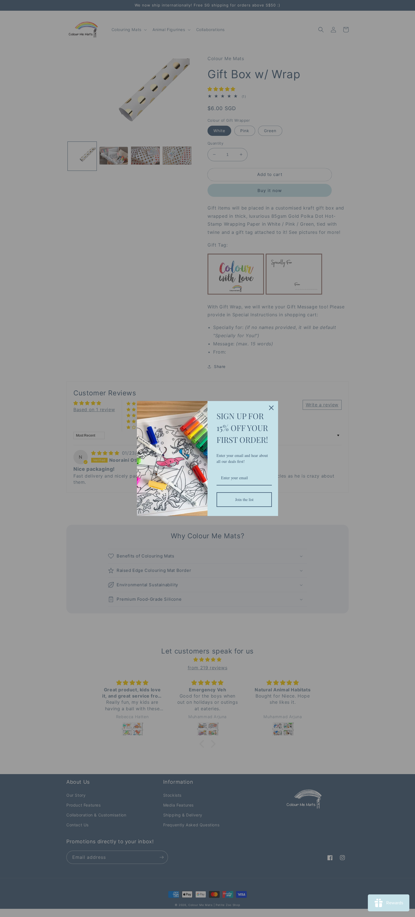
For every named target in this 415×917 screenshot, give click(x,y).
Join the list (244, 499)
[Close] (271, 408)
